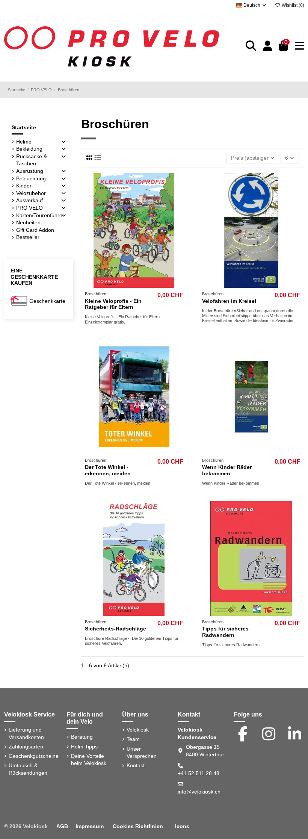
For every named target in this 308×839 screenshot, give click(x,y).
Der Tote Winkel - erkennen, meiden (108, 470)
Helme (24, 142)
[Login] (268, 46)
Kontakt (136, 765)
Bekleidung (29, 149)
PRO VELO (29, 208)
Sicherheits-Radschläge (115, 629)
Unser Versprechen (142, 752)
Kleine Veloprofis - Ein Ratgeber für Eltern (113, 304)
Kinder (24, 186)
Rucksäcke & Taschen (31, 160)
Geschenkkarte (47, 301)
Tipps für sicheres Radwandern (225, 632)
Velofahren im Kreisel (229, 301)
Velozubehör (31, 193)
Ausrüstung (29, 171)
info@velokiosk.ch (199, 792)
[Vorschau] (144, 285)
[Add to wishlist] (123, 285)
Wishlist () (292, 5)
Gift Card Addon (35, 230)
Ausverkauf (29, 200)
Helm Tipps (84, 747)
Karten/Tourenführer (40, 215)
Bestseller (27, 237)
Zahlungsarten (26, 747)
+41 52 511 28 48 (198, 773)
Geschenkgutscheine (34, 756)
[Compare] (133, 285)
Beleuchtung (31, 178)
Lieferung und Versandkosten (26, 733)
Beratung (82, 737)
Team (133, 739)
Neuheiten (28, 222)
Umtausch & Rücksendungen (28, 769)
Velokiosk (138, 730)
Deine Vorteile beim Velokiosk (88, 759)
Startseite (24, 127)
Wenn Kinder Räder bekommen (227, 470)
